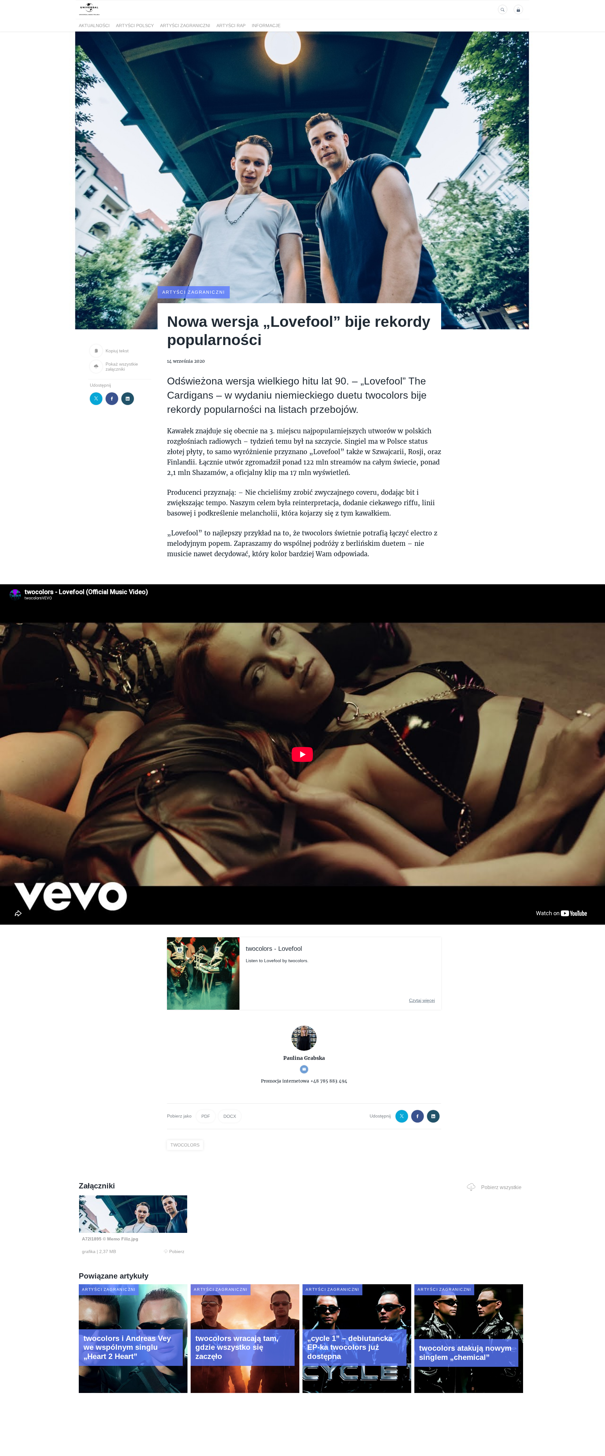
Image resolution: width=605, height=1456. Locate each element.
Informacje (266, 25)
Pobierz (176, 1251)
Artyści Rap (230, 25)
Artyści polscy (135, 25)
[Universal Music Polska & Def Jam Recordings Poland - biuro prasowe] (89, 15)
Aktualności (94, 25)
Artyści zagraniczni (185, 25)
